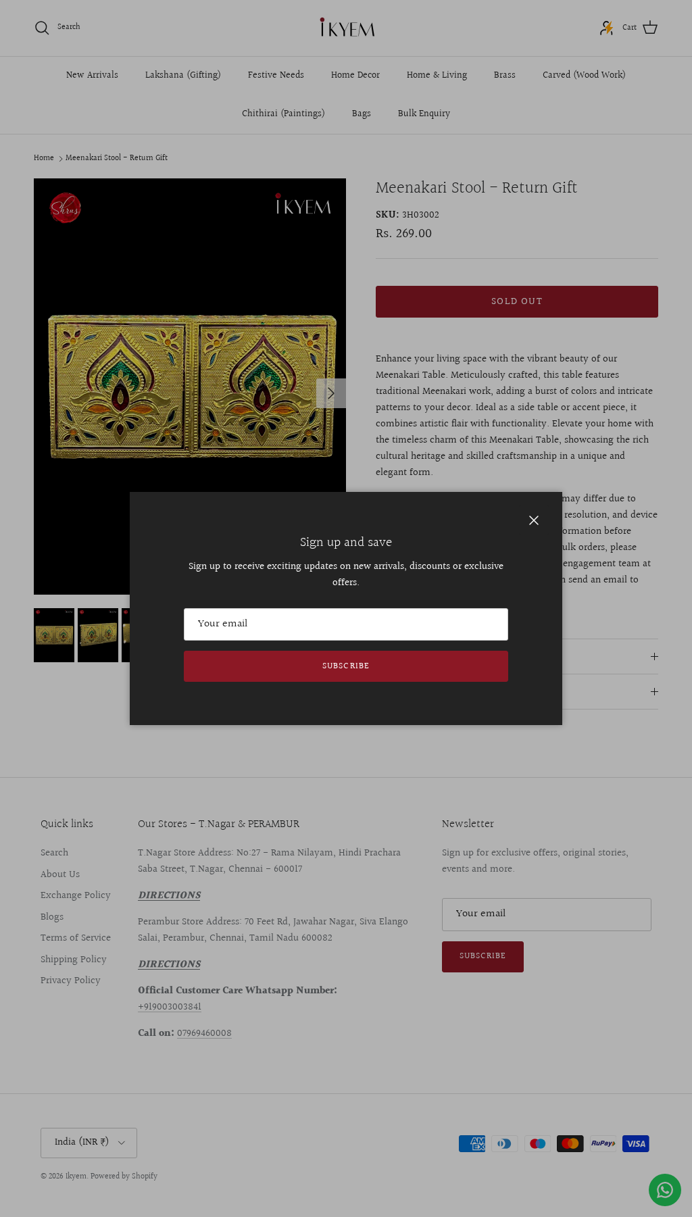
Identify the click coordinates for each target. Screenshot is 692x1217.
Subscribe (345, 666)
